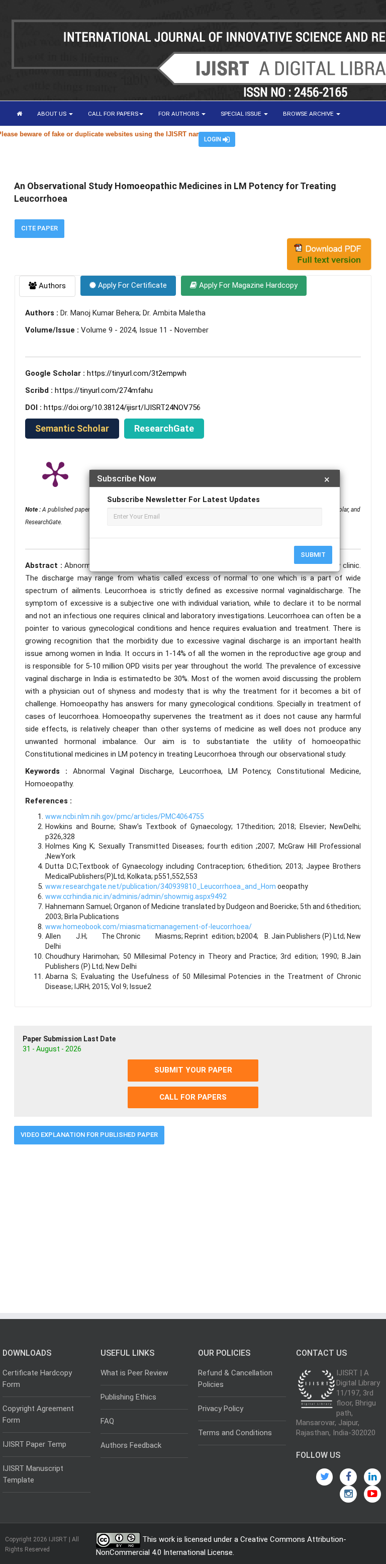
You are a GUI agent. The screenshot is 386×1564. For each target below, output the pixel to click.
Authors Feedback (131, 1445)
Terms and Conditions (235, 1432)
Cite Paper (39, 228)
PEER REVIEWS (38, 138)
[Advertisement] (193, 1225)
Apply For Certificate (131, 285)
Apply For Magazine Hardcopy (247, 285)
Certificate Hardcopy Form (37, 1378)
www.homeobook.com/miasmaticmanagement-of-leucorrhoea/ (148, 927)
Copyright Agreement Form (38, 1414)
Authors (51, 285)
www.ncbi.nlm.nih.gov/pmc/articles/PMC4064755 (124, 816)
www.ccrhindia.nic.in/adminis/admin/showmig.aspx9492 (136, 896)
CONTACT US (128, 138)
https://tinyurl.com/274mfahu (104, 390)
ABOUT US (52, 113)
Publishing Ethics (128, 1397)
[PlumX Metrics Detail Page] (55, 473)
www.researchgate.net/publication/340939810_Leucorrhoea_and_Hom (160, 886)
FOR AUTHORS (179, 113)
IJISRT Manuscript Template (33, 1474)
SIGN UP (172, 138)
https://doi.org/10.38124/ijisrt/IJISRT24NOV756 (122, 407)
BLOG (86, 138)
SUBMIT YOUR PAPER (193, 1070)
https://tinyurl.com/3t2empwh (136, 373)
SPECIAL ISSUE (242, 113)
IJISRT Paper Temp (34, 1444)
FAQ (107, 1421)
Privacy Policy (220, 1408)
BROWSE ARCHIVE (309, 113)
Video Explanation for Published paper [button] (89, 1134)
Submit (313, 554)
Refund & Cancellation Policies (235, 1378)
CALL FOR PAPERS (113, 113)
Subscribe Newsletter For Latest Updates (183, 499)
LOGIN (213, 139)
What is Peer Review (134, 1372)
